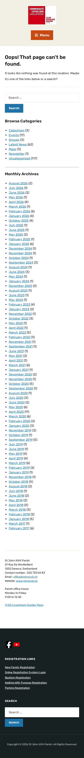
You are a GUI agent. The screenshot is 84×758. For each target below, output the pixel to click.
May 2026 (16, 197)
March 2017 (17, 523)
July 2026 (16, 188)
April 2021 (16, 360)
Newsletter (17, 154)
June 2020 (17, 402)
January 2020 (19, 426)
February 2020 (19, 421)
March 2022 (17, 332)
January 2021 (19, 370)
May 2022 (16, 323)
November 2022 (20, 314)
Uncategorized (19, 158)
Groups (14, 140)
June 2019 (16, 449)
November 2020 (20, 379)
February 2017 (19, 528)
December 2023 (20, 286)
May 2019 (15, 454)
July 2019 (16, 444)
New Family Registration (20, 667)
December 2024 (20, 248)
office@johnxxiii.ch (25, 577)
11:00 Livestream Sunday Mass (24, 605)
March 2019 (17, 463)
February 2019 (19, 468)
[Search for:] (42, 97)
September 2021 (21, 346)
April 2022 (16, 328)
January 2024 (19, 281)
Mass (12, 149)
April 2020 (16, 412)
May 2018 (16, 500)
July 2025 (16, 225)
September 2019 (21, 440)
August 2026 (18, 183)
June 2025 (17, 230)
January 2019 (19, 472)
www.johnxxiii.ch (27, 581)
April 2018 (16, 505)
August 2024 (18, 267)
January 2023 (19, 309)
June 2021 (16, 351)
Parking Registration (17, 688)
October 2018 (18, 482)
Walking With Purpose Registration (26, 682)
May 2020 (16, 407)
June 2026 (17, 192)
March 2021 (17, 365)
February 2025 (19, 239)
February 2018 (19, 514)
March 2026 (17, 206)
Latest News (18, 144)
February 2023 (19, 304)
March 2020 (17, 416)
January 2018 (19, 519)
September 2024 (21, 262)
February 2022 (19, 337)
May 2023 (16, 300)
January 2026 (19, 216)
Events (14, 135)
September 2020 (21, 388)
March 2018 (17, 509)
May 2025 (16, 234)
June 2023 (17, 295)
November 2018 (20, 477)
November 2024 (20, 253)
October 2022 (19, 318)
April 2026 (16, 202)
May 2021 (15, 356)
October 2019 (18, 435)
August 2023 (18, 290)
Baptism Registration (18, 677)
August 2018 (18, 486)
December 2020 (20, 374)
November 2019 (20, 430)
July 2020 (16, 398)
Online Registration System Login (25, 672)
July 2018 (16, 491)
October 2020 (19, 384)
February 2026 (19, 211)
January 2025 (19, 244)
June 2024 (17, 272)
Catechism (16, 130)
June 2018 (16, 495)
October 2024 (19, 258)
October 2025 (19, 220)
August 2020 (18, 393)
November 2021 (20, 342)
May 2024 (16, 276)
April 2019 (16, 458)
